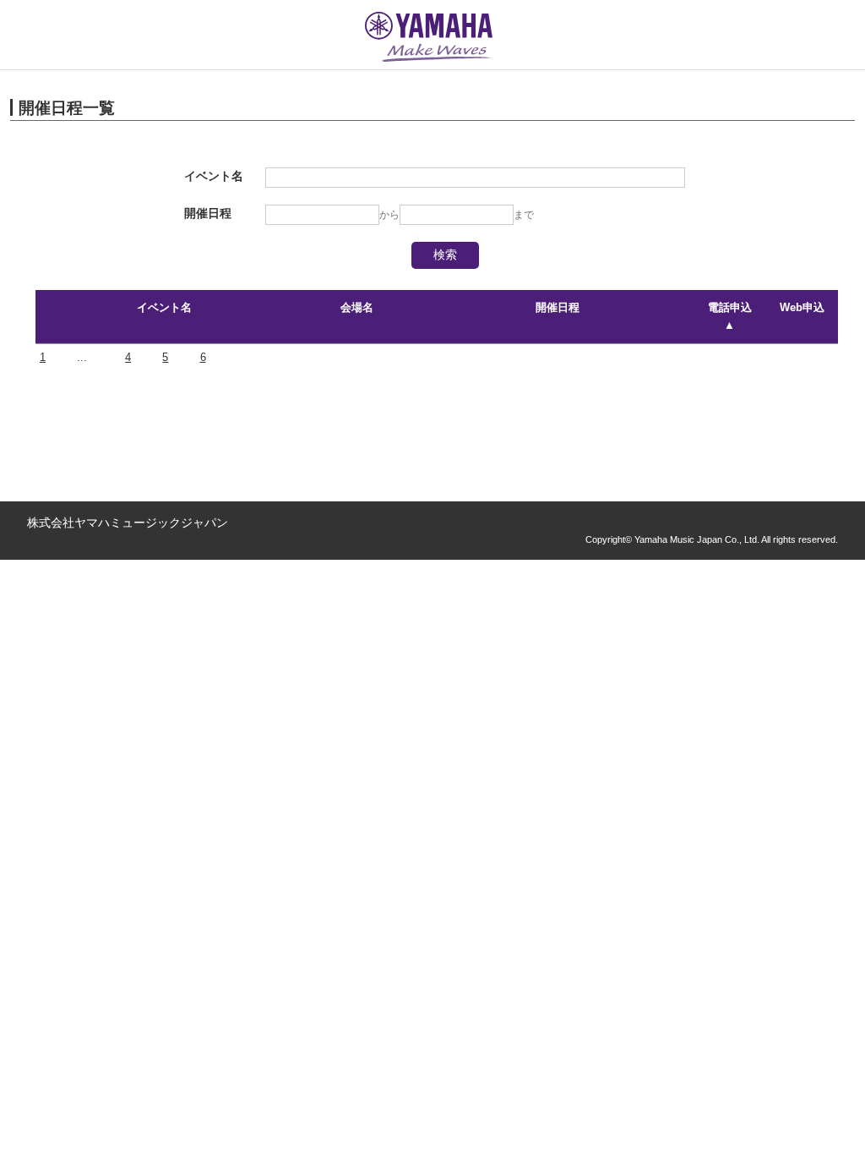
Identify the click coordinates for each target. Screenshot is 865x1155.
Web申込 (802, 307)
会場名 (356, 307)
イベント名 (164, 307)
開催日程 (557, 307)
